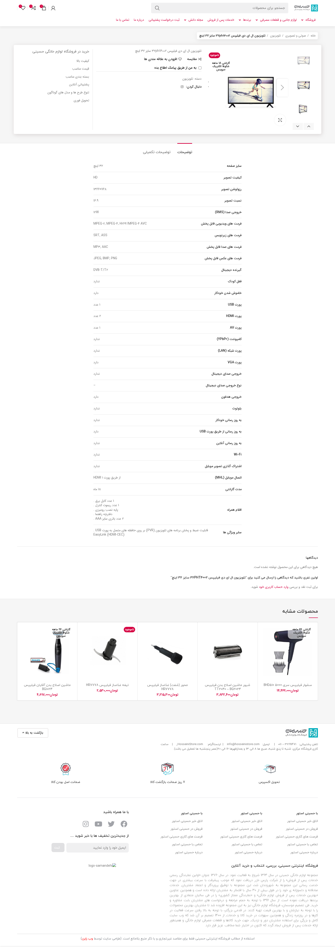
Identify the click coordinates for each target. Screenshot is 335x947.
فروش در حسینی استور (302, 829)
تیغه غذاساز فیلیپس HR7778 (107, 685)
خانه (313, 35)
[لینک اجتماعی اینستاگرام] (182, 87)
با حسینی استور (307, 813)
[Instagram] (85, 824)
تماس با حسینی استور (302, 844)
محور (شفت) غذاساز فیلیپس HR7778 (167, 687)
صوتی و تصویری (295, 35)
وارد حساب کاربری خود (274, 586)
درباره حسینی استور (304, 852)
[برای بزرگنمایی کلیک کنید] (280, 120)
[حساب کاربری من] (53, 8)
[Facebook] (124, 824)
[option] (303, 59)
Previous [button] (309, 126)
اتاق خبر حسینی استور (302, 821)
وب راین (87, 939)
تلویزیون (275, 35)
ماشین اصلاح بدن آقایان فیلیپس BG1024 (47, 687)
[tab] (184, 150)
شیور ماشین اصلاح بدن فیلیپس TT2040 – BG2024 (227, 687)
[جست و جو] (157, 8)
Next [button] (298, 126)
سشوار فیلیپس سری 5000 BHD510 (288, 685)
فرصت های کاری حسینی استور (297, 837)
